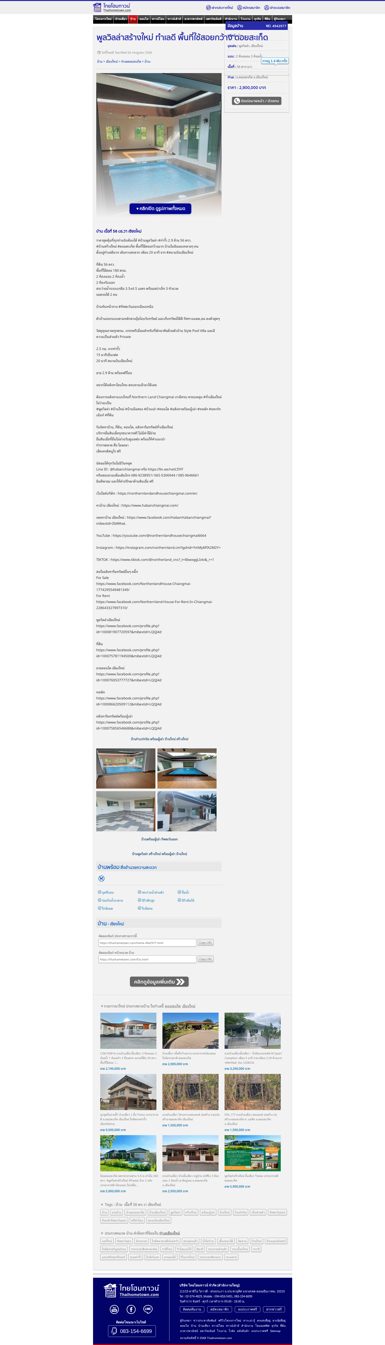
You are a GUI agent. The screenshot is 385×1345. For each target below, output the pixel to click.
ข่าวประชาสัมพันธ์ (204, 1320)
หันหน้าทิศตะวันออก (114, 1220)
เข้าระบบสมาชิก (280, 7)
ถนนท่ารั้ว (135, 1256)
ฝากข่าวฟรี (274, 1309)
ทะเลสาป (231, 1256)
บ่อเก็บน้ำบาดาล (112, 900)
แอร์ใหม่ (107, 1240)
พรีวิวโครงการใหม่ (229, 1320)
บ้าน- (148, 61)
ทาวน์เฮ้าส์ (174, 18)
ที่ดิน (267, 18)
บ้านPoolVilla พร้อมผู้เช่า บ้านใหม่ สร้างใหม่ (159, 738)
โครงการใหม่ (103, 18)
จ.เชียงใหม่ (260, 77)
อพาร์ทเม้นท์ (213, 18)
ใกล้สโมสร (152, 1256)
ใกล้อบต (107, 908)
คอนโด (144, 18)
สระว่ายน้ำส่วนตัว (153, 892)
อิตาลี (199, 1248)
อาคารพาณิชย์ (193, 18)
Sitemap (275, 1331)
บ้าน (133, 18)
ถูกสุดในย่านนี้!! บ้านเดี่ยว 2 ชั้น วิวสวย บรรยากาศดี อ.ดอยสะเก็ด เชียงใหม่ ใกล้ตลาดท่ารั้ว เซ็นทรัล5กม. (129, 1119)
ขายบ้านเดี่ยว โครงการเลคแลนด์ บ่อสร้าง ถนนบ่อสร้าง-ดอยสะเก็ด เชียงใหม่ (191, 1116)
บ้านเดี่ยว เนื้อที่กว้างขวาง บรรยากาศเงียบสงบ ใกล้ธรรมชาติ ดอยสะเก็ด (189, 1055)
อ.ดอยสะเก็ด (244, 77)
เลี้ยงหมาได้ (226, 1240)
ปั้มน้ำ (185, 892)
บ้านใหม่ (225, 1212)
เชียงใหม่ (112, 61)
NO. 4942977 (276, 26)
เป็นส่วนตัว (258, 1212)
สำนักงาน (231, 18)
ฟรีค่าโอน (137, 1220)
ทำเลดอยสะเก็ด (131, 61)
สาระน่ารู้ (249, 1320)
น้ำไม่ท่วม (208, 1240)
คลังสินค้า (243, 1331)
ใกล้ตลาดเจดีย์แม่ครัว (165, 1240)
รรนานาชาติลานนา (210, 1256)
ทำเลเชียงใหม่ (169, 1233)
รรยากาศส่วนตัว (217, 1248)
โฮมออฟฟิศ (262, 1325)
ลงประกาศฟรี (247, 1309)
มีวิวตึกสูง (148, 900)
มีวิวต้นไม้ (188, 900)
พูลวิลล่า (244, 45)
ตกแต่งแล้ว (190, 1240)
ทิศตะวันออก (277, 1212)
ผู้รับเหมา (279, 18)
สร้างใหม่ (110, 246)
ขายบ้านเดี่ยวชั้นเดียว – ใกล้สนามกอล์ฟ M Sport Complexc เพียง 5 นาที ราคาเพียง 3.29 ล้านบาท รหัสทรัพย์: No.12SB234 (253, 1058)
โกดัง (232, 1331)
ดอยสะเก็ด (127, 246)
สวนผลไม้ (170, 1256)
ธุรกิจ (257, 18)
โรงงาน (245, 18)
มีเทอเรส (141, 1240)
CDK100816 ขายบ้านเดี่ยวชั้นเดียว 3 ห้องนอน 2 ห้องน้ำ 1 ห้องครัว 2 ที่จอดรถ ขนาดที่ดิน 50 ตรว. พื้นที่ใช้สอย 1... (128, 1058)
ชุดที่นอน (108, 892)
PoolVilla (241, 1212)
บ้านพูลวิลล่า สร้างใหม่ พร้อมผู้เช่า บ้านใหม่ (159, 853)
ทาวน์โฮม (158, 18)
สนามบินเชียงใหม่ (181, 252)
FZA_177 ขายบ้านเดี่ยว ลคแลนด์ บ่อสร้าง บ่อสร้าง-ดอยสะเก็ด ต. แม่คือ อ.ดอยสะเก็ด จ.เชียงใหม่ (251, 1119)
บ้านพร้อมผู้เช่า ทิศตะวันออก (159, 839)
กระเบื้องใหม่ (240, 1248)
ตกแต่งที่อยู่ (264, 1320)
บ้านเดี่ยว (121, 18)
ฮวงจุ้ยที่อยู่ (279, 1320)
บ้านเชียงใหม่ (157, 1212)
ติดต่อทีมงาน (192, 1309)
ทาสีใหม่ (167, 1248)
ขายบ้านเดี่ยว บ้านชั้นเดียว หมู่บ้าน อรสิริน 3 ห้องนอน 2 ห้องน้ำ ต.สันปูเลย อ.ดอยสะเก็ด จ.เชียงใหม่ (190, 1180)
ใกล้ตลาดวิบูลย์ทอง (114, 1248)
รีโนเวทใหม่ (188, 1256)
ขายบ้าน (116, 1212)
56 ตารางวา (244, 66)
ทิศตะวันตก (124, 1240)
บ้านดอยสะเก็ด (135, 1212)
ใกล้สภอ (147, 908)
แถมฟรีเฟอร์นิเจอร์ (113, 1256)
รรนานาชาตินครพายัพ (144, 1248)
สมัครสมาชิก (251, 7)
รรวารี (256, 1248)
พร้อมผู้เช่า (208, 1212)
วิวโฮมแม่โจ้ (184, 1248)
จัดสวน (242, 1240)
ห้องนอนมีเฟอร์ (276, 1240)
